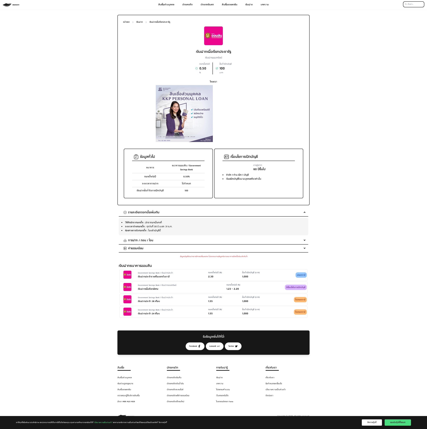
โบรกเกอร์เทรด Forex (224, 401)
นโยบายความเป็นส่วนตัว (276, 389)
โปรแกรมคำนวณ (223, 389)
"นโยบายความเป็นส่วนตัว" (103, 422)
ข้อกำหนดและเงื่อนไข (274, 383)
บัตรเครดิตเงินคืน (174, 377)
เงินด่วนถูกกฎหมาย (125, 383)
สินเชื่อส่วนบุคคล (166, 5)
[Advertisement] (242, 108)
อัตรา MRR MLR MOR (126, 401)
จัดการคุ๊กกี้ (371, 422)
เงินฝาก (249, 5)
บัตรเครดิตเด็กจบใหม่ (175, 401)
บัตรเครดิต (187, 5)
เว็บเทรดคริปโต (222, 395)
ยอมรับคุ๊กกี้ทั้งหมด (397, 422)
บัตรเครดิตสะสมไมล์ (175, 389)
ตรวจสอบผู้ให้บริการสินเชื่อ (128, 395)
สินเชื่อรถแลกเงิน (229, 5)
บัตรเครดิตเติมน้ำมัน (175, 383)
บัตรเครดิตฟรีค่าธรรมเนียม (178, 395)
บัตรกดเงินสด (207, 5)
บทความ (265, 5)
